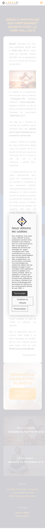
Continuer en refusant (22, 301)
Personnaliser (20, 309)
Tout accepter (19, 293)
